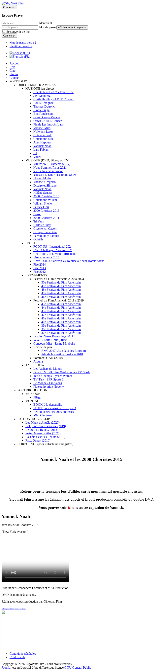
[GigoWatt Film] (12, 3)
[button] (18, 81)
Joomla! (7, 667)
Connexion (9, 35)
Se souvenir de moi (18, 31)
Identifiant (45, 23)
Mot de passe (47, 27)
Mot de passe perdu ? (23, 42)
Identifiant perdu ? (21, 46)
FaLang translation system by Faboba (14, 609)
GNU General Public (77, 667)
